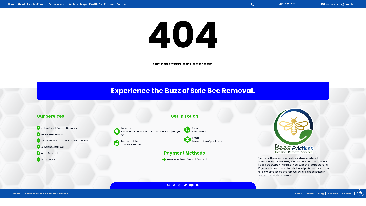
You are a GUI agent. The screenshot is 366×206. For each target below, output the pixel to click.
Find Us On (95, 4)
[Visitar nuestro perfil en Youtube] (191, 185)
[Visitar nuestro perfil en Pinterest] (179, 185)
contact (121, 4)
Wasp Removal (49, 153)
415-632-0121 (287, 4)
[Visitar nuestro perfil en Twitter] (174, 185)
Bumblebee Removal (52, 147)
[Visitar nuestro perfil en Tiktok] (185, 185)
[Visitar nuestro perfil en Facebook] (168, 185)
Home (298, 193)
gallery (73, 4)
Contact (347, 193)
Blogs (83, 4)
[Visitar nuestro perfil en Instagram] (197, 185)
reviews (109, 4)
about (21, 4)
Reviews (333, 193)
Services (59, 4)
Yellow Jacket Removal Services (59, 128)
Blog (321, 193)
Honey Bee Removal (52, 134)
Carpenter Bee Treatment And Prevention (64, 140)
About (310, 193)
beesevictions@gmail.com (341, 4)
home (11, 4)
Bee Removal (48, 159)
